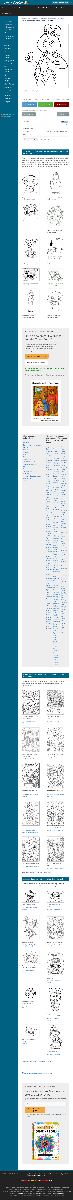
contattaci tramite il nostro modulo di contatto (28, 1193)
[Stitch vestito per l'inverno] (31, 902)
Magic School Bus (55, 561)
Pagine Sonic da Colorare (57, 945)
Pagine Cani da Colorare (32, 866)
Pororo (63, 454)
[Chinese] (46, 1180)
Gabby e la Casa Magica (48, 613)
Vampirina (64, 602)
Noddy (55, 615)
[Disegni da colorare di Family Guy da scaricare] (55, 228)
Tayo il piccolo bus (63, 557)
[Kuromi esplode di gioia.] (31, 1036)
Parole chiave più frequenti (42, 1174)
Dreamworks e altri (29, 461)
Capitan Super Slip (48, 536)
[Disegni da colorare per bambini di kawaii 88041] (31, 999)
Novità (13, 8)
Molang (55, 596)
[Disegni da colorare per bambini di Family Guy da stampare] (31, 280)
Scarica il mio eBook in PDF (37, 356)
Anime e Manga (28, 469)
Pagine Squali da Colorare (57, 757)
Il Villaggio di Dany (56, 487)
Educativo (26, 452)
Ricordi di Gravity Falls (64, 470)
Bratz (47, 522)
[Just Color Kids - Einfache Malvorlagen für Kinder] (43, 1180)
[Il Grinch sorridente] (55, 1049)
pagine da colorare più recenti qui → (41, 872)
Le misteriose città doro (56, 536)
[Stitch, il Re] (55, 975)
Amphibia (49, 460)
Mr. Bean (56, 603)
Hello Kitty (49, 628)
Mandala (26, 442)
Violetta (63, 609)
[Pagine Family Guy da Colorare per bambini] (23, 1073)
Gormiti (48, 626)
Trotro (62, 597)
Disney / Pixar (27, 459)
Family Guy (59, 18)
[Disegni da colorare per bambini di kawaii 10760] (55, 1011)
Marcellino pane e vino (56, 574)
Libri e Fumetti (27, 471)
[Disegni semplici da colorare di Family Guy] (55, 195)
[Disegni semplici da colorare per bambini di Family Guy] (31, 260)
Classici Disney (28, 457)
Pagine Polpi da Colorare (57, 868)
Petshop (55, 655)
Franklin (48, 603)
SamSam (64, 483)
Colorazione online (7, 13)
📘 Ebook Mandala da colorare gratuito (7, 115)
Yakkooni (64, 621)
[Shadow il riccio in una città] (55, 939)
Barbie (48, 474)
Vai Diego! (64, 600)
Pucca (63, 465)
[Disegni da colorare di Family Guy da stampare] (31, 215)
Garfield (48, 617)
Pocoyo (63, 447)
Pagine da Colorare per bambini (38, 1073)
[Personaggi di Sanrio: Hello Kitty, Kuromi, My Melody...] (31, 963)
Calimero (48, 531)
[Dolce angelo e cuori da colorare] (55, 902)
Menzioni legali (60, 1174)
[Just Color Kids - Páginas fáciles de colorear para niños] (32, 1180)
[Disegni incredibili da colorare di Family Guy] (55, 313)
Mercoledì (56, 585)
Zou (62, 632)
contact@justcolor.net (59, 1193)
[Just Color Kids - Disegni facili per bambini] (39, 1180)
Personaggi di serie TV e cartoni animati (43, 18)
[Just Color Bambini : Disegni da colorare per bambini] (16, 2)
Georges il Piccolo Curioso (49, 622)
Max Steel (56, 578)
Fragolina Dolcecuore (49, 599)
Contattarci (52, 1174)
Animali (25, 450)
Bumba (48, 529)
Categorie (21, 8)
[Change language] (71, 2)
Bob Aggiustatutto (49, 513)
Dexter (48, 560)
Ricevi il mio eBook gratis (35, 1110)
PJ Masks (56, 664)
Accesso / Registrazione (60, 2)
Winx (62, 616)
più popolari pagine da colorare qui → (42, 1061)
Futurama (49, 608)
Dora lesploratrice (49, 570)
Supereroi (26, 473)
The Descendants (64, 575)
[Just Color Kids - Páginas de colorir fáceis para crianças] (36, 1180)
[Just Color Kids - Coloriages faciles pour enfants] (29, 1180)
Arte (24, 454)
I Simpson (56, 460)
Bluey (47, 508)
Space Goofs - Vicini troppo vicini (63, 517)
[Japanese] (50, 1180)
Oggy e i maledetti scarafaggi (56, 619)
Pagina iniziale (26, 18)
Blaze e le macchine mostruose (49, 492)
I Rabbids (56, 454)
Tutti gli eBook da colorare (36, 363)
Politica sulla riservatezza (38, 1175)
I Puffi (55, 451)
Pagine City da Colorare (31, 758)
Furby (47, 605)
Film (24, 466)
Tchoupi (63, 561)
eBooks (62, 8)
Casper (48, 540)
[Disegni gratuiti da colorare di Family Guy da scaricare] (31, 195)
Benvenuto (5, 8)
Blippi (47, 497)
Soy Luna (64, 510)
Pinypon (55, 662)
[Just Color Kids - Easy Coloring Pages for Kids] (24, 1180)
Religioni (26, 481)
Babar (47, 463)
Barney (48, 476)
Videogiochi (27, 478)
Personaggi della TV (29, 464)
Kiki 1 (55, 505)
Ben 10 (48, 483)
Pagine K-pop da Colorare (57, 830)
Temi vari (26, 447)
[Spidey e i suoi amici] (31, 939)
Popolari (32, 8)
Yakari (63, 618)
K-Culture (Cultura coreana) (32, 476)
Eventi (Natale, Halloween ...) (32, 445)
